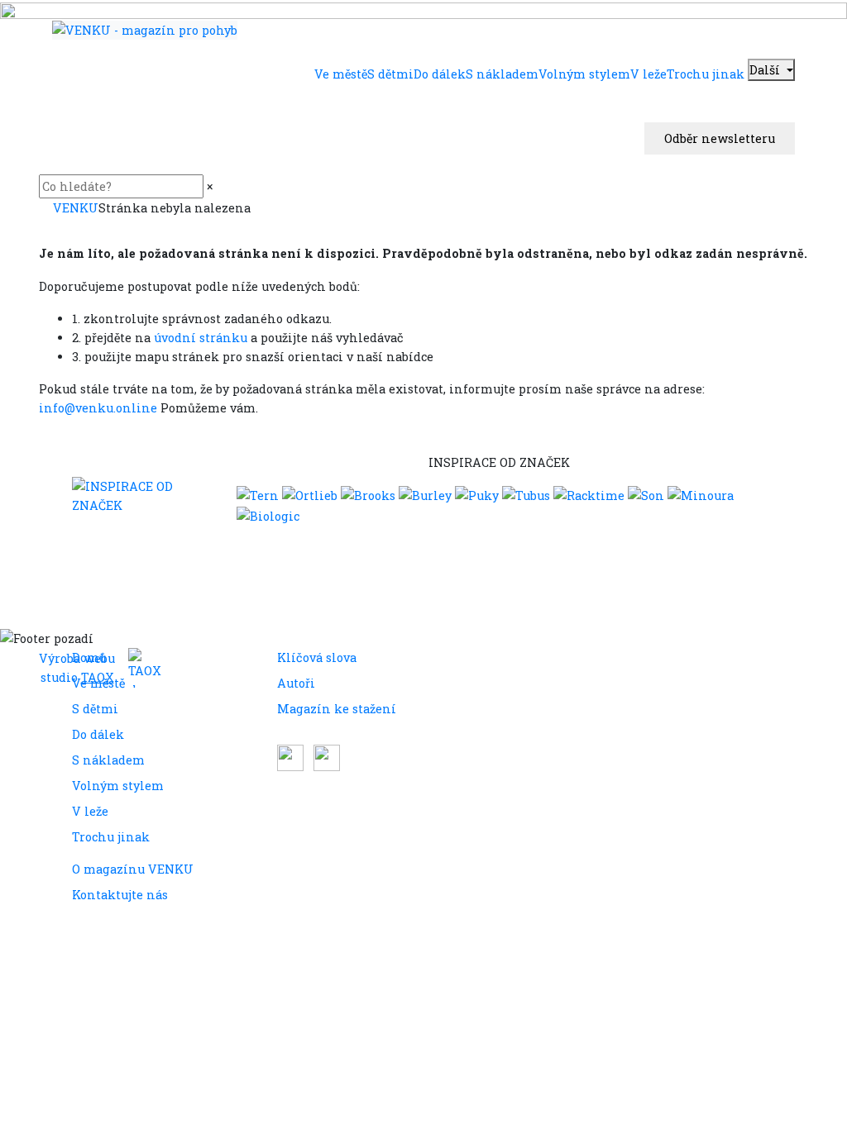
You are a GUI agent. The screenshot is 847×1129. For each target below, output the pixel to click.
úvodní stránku (200, 337)
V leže (90, 811)
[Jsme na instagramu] (326, 757)
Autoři (296, 683)
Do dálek (98, 734)
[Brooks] (368, 495)
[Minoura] (701, 495)
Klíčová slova (317, 657)
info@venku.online (98, 408)
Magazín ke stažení (336, 709)
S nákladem (108, 760)
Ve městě (98, 683)
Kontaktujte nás (120, 895)
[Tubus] (526, 495)
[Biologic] (268, 514)
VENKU (75, 208)
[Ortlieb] (309, 495)
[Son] (646, 495)
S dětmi (95, 709)
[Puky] (477, 495)
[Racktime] (588, 495)
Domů (89, 657)
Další (766, 70)
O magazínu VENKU (133, 869)
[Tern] (258, 495)
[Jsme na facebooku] (292, 757)
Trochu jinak (111, 837)
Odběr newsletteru (719, 138)
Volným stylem (118, 785)
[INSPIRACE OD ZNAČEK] (144, 496)
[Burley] (425, 495)
